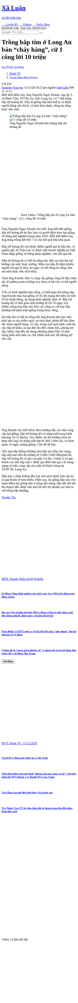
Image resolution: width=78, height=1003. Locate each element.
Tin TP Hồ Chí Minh (13, 66)
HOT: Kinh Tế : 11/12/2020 (19, 743)
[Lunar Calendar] (34, 25)
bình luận (63, 87)
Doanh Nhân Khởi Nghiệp (24, 77)
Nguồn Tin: (9, 497)
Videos (27, 24)
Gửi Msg (8, 661)
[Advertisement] (39, 171)
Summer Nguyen (12, 87)
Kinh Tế (15, 73)
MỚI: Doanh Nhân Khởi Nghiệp (22, 579)
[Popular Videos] (20, 25)
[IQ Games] (3, 25)
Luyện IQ (11, 24)
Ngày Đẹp (43, 24)
